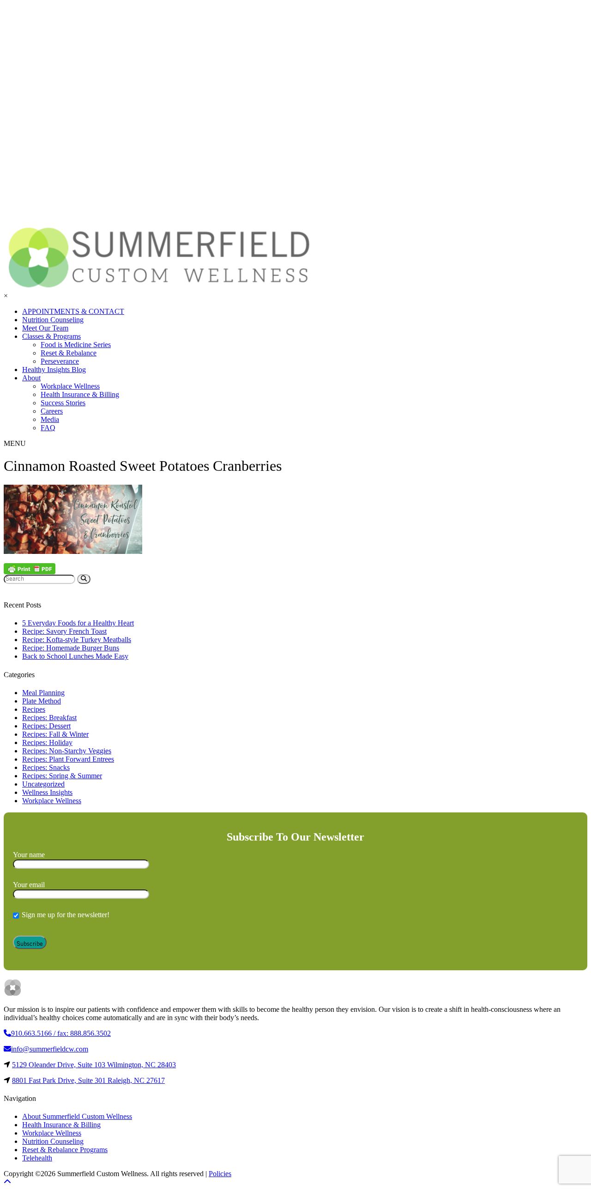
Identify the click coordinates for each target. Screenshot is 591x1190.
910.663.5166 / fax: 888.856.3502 (61, 1033)
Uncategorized (43, 784)
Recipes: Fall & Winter (55, 734)
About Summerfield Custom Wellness (77, 1116)
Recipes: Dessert (46, 726)
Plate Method (41, 701)
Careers (52, 411)
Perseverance (60, 361)
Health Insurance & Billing (80, 394)
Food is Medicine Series (76, 345)
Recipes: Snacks (46, 767)
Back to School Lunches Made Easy (75, 656)
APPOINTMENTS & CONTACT (73, 311)
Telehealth (37, 1158)
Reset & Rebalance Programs (65, 1150)
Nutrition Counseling (53, 320)
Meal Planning (43, 693)
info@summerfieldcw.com (49, 1049)
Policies (220, 1174)
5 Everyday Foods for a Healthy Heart (78, 623)
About (31, 378)
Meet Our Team (45, 328)
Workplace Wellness (70, 386)
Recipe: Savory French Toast (64, 631)
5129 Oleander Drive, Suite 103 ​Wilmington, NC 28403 (94, 1065)
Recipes (33, 709)
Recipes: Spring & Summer (62, 776)
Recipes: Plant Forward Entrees (68, 759)
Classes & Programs (51, 336)
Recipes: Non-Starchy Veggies (66, 751)
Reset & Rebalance (68, 353)
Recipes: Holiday (47, 742)
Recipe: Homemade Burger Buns (70, 648)
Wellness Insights (47, 792)
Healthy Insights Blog (54, 369)
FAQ (48, 428)
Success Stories (63, 403)
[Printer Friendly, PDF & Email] (29, 568)
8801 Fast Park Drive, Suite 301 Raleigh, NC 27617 (88, 1080)
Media (50, 419)
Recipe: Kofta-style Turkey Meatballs (76, 639)
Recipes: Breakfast (49, 717)
